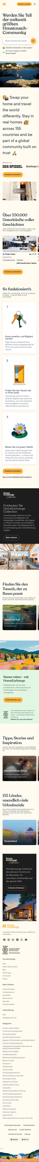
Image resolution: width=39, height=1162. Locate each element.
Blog (4, 970)
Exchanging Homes (9, 1079)
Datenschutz (12, 1130)
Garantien (6, 1001)
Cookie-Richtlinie (25, 1130)
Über (4, 964)
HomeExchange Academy (12, 1037)
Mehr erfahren (11, 538)
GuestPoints (7, 995)
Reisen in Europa (8, 1060)
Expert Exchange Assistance (12, 1097)
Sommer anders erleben (11, 1028)
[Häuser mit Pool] (19, 617)
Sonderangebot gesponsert (12, 1094)
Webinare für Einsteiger (11, 1051)
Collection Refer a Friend (11, 1085)
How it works (7, 1103)
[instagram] (8, 939)
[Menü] (34, 4)
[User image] (33, 248)
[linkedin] (17, 939)
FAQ (4, 1015)
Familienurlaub (8, 1067)
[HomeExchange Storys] (19, 768)
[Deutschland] (19, 832)
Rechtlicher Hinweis (15, 1134)
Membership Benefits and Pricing (14, 1091)
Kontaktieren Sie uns (9, 1018)
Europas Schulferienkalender (13, 1043)
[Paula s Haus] (19, 250)
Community (7, 976)
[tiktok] (13, 939)
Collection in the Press (10, 1082)
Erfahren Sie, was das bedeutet (21, 719)
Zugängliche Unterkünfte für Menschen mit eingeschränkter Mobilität (17, 1047)
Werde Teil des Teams (10, 967)
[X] (21, 939)
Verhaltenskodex (29, 1125)
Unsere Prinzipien (9, 989)
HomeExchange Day (10, 1054)
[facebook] (4, 939)
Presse (5, 979)
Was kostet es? (8, 998)
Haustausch (7, 1063)
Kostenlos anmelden (24, 4)
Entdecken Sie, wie (13, 700)
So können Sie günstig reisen (12, 1031)
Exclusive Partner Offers (11, 1100)
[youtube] (26, 939)
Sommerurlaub (8, 1070)
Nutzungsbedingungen (12, 1125)
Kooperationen (8, 1115)
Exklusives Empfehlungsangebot (14, 1057)
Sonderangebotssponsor (11, 1073)
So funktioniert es (8, 992)
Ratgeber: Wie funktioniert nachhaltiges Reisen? (19, 1040)
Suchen (33, 41)
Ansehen (20, 191)
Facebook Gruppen (9, 1034)
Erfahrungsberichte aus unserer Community (18, 1118)
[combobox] (19, 41)
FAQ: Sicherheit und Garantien (13, 1076)
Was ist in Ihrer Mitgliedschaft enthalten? (17, 477)
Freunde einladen (9, 1004)
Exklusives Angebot (9, 1109)
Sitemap (27, 1134)
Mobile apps (7, 973)
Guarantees (7, 1088)
